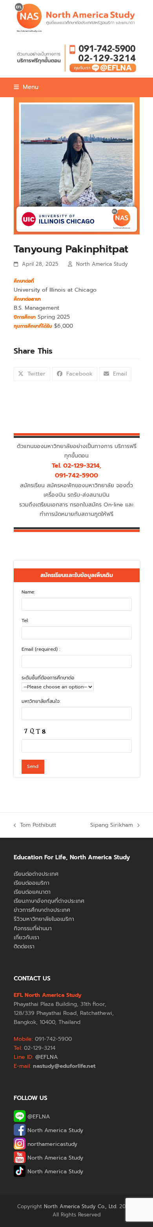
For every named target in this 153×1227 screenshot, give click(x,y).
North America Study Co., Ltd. (80, 1206)
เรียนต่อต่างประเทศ (36, 874)
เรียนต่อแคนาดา (32, 892)
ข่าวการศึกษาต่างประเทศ (42, 910)
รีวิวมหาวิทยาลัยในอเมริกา (44, 919)
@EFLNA (38, 1117)
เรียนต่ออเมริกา (31, 883)
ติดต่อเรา (24, 946)
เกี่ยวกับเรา (26, 937)
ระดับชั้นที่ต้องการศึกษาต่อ (48, 677)
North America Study (102, 264)
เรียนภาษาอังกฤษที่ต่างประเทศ (49, 901)
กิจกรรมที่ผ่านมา (33, 928)
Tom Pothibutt (35, 825)
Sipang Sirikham (111, 825)
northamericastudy (51, 1144)
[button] (26, 87)
